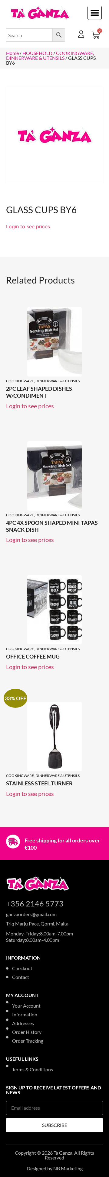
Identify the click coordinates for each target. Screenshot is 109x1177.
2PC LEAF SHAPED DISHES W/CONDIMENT (39, 392)
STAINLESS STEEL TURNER (39, 783)
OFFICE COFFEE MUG (33, 656)
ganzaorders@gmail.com (31, 914)
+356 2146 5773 (35, 903)
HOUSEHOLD (37, 53)
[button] (95, 13)
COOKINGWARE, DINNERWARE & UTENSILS (50, 55)
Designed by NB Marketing (55, 1168)
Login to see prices (28, 226)
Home (12, 53)
